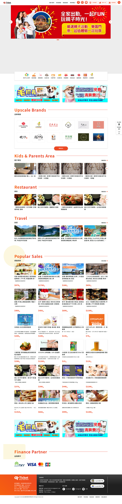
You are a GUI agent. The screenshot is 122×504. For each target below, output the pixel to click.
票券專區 (72, 2)
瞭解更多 (61, 148)
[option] (61, 22)
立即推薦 (94, 2)
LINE (86, 489)
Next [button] (110, 22)
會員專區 (113, 2)
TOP (119, 131)
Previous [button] (10, 22)
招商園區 (119, 127)
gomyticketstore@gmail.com (52, 488)
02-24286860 (47, 490)
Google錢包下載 (98, 486)
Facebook (68, 489)
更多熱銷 (103, 261)
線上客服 (119, 122)
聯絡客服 (65, 2)
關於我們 (51, 2)
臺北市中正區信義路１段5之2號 (28, 490)
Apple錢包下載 (99, 481)
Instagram (78, 489)
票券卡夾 (104, 2)
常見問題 (58, 2)
